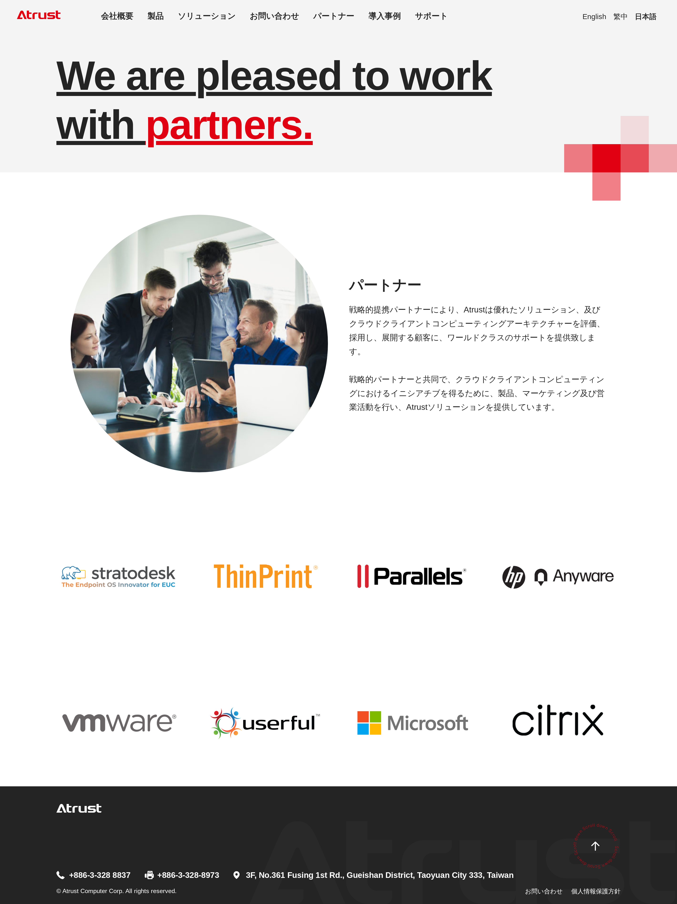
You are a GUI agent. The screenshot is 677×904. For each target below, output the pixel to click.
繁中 (620, 17)
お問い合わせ (274, 15)
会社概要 (117, 15)
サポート (431, 15)
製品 (156, 15)
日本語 (646, 17)
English (594, 17)
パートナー (333, 15)
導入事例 (384, 15)
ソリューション (207, 15)
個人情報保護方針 (596, 891)
